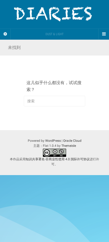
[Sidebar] (5, 34)
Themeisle (68, 146)
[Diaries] (54, 14)
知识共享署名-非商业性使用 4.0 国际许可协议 (58, 159)
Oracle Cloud (72, 141)
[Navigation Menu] (103, 34)
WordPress (53, 141)
